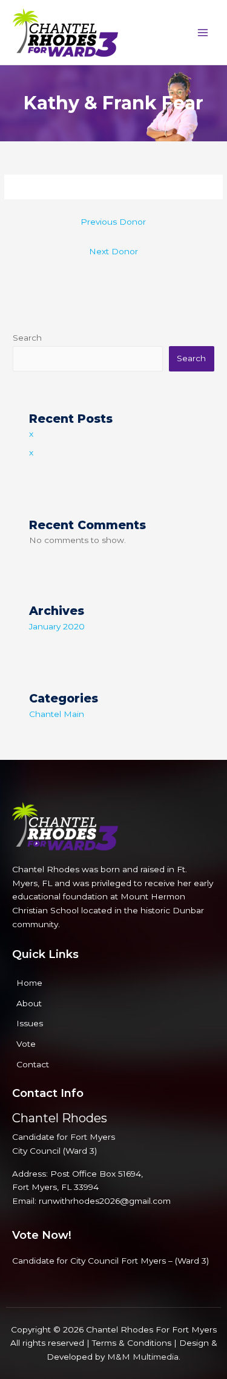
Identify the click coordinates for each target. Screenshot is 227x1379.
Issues (29, 1023)
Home (29, 983)
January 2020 (57, 626)
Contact (32, 1064)
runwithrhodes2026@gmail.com (105, 1201)
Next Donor (113, 251)
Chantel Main (56, 714)
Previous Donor (113, 222)
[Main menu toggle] (203, 32)
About (29, 1003)
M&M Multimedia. (143, 1356)
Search (27, 337)
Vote (26, 1044)
